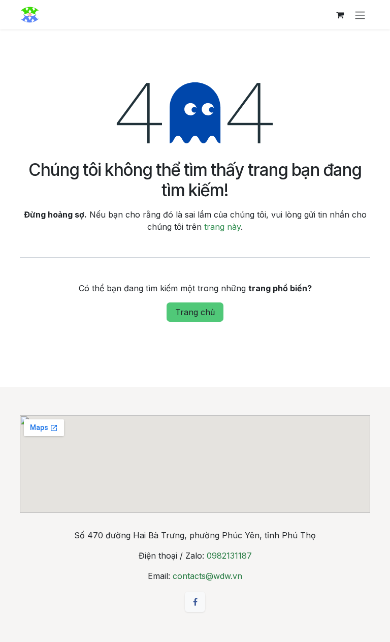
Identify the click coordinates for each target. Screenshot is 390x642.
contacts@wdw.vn (207, 576)
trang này (222, 227)
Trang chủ (195, 312)
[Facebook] (195, 602)
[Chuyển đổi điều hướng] (360, 14)
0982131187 (229, 556)
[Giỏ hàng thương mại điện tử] (340, 15)
